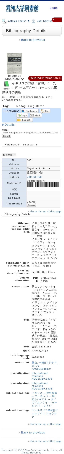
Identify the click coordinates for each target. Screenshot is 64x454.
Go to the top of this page (45, 211)
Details (10, 124)
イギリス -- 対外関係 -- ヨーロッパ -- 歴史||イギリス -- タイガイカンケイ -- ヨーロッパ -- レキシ (44, 399)
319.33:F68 (34, 176)
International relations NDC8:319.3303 (42, 376)
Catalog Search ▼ (18, 21)
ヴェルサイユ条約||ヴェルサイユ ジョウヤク (45, 413)
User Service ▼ (46, 21)
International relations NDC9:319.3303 (42, 386)
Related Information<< (46, 78)
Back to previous (33, 39)
